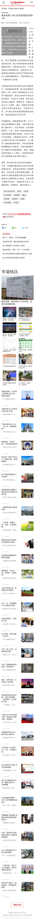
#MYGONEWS (9, 191)
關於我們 (16, 912)
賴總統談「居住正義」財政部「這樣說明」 (9, 573)
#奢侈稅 (15, 199)
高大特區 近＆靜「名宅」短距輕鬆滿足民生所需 (25, 320)
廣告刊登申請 (19, 915)
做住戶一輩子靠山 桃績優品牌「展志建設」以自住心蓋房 (9, 335)
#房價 (26, 191)
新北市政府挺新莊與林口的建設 (14, 258)
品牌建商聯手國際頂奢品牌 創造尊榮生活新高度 (9, 492)
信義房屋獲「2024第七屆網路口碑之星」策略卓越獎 (9, 394)
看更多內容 (17, 905)
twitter (26, 228)
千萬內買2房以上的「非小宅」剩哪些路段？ (9, 426)
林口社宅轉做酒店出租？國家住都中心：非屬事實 (9, 782)
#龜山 (24, 195)
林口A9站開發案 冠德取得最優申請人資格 (17, 254)
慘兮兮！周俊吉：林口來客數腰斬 (14, 237)
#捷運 (22, 199)
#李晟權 (17, 195)
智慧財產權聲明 (28, 915)
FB (5, 228)
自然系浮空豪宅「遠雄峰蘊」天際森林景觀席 (9, 885)
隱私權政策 (12, 915)
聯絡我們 (11, 912)
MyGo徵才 (23, 912)
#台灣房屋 (7, 195)
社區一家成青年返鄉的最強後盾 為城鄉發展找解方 (9, 835)
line (15, 228)
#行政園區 (7, 202)
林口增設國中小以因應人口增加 (14, 245)
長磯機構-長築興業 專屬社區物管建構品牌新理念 (9, 817)
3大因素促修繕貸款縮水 (9, 366)
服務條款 (5, 915)
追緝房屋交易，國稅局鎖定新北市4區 (16, 241)
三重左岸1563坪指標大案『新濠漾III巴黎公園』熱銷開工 (9, 717)
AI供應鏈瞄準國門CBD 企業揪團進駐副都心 (9, 800)
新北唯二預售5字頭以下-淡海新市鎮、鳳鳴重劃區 (9, 459)
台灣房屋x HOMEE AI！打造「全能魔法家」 (9, 750)
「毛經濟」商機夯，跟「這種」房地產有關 (9, 525)
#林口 (19, 191)
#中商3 (16, 202)
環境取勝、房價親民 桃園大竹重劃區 (12, 8)
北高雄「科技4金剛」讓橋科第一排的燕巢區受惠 (9, 320)
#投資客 (7, 199)
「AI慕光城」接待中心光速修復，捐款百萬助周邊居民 (9, 868)
